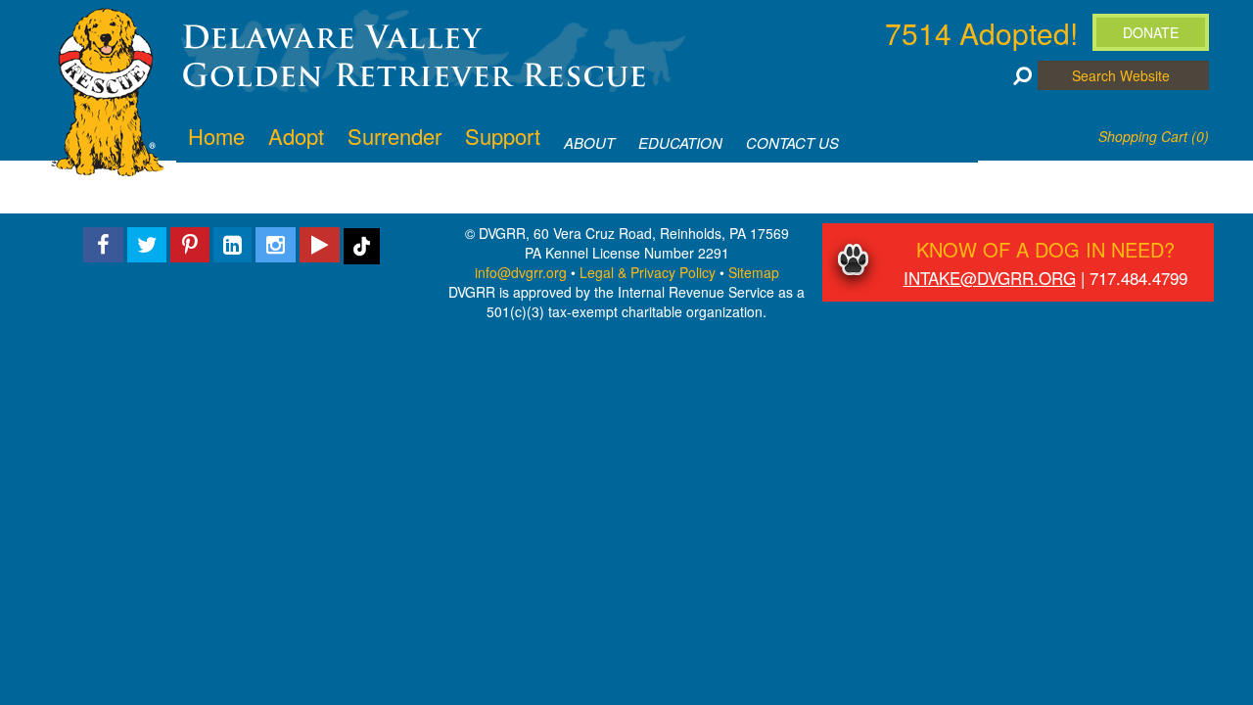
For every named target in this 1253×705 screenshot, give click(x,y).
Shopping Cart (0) (1153, 136)
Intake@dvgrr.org (990, 277)
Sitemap (753, 272)
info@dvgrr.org (521, 272)
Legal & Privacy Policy (648, 272)
